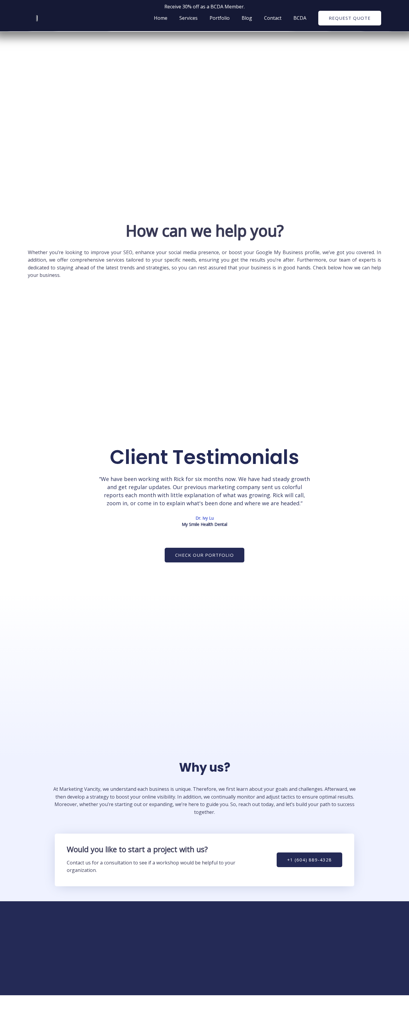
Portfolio (220, 18)
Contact (272, 18)
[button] (98, 503)
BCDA (299, 18)
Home (160, 18)
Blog (247, 18)
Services (188, 18)
